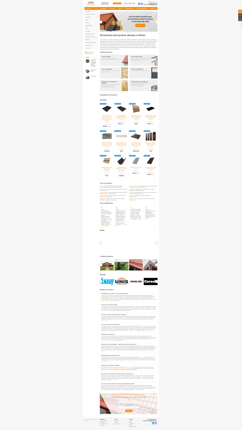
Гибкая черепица (103, 192)
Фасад (130, 192)
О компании (103, 8)
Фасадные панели (104, 195)
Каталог (131, 419)
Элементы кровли (132, 426)
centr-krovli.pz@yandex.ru (150, 4)
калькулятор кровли (120, 221)
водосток (107, 368)
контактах (115, 379)
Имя (129, 399)
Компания (102, 419)
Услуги (116, 419)
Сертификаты (102, 422)
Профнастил (102, 189)
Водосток (131, 198)
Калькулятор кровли (129, 367)
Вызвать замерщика (105, 225)
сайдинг (111, 368)
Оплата (120, 8)
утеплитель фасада (122, 368)
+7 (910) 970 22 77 (153, 3)
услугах (110, 224)
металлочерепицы (149, 330)
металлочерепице (110, 300)
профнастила (103, 300)
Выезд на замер (129, 8)
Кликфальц (131, 189)
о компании (141, 357)
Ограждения (102, 198)
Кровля (130, 420)
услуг (150, 217)
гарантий (135, 330)
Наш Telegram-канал (142, 8)
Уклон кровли (93, 76)
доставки (139, 219)
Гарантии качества (103, 420)
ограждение (115, 368)
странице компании (106, 310)
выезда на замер (104, 320)
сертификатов (104, 361)
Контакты (153, 8)
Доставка (112, 8)
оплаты (142, 389)
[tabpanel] (129, 21)
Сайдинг (131, 195)
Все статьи (95, 57)
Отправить (128, 410)
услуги (122, 224)
